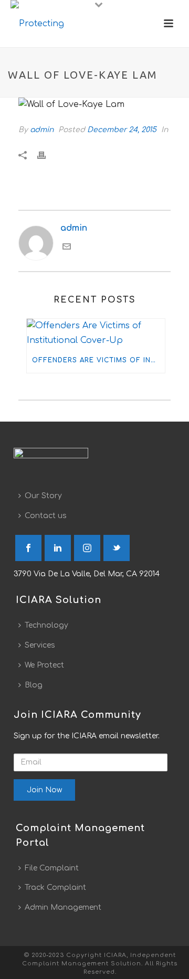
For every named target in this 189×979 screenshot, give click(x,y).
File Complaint (52, 868)
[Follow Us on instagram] (87, 548)
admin (42, 130)
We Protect (44, 665)
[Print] (46, 155)
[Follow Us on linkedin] (58, 548)
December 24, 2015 (121, 130)
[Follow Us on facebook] (28, 548)
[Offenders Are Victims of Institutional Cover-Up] (96, 333)
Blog (34, 685)
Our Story (43, 496)
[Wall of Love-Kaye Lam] (94, 105)
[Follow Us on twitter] (116, 548)
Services (40, 645)
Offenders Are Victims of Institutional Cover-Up (98, 360)
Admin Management (63, 907)
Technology (46, 625)
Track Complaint (55, 887)
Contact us (46, 516)
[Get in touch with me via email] (66, 248)
